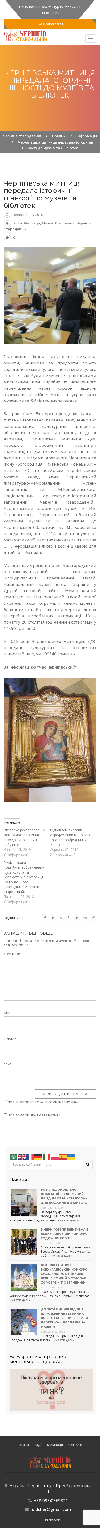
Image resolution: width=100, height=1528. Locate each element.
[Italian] (47, 1156)
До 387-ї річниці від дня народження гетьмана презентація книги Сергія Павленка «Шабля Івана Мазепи (64, 1318)
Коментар (12, 954)
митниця (32, 223)
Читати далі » (68, 1220)
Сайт (8, 1064)
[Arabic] (14, 1156)
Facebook (52, 1520)
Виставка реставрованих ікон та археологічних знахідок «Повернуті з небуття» (24, 837)
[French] (30, 1156)
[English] (22, 1156)
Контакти (75, 1445)
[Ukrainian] (71, 1156)
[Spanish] (63, 1156)
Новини (23, 1445)
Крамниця (55, 1445)
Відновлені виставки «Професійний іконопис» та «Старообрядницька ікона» (70, 837)
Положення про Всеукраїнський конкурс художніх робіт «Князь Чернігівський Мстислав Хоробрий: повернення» (64, 1273)
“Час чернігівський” (57, 667)
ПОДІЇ (38, 1445)
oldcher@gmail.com (51, 1509)
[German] (38, 1156)
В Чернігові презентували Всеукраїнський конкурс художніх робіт (64, 1234)
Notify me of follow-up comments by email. (44, 1102)
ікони (17, 223)
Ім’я (8, 1013)
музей (47, 223)
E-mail (10, 1039)
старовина (65, 223)
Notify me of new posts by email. (35, 1115)
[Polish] (55, 1156)
